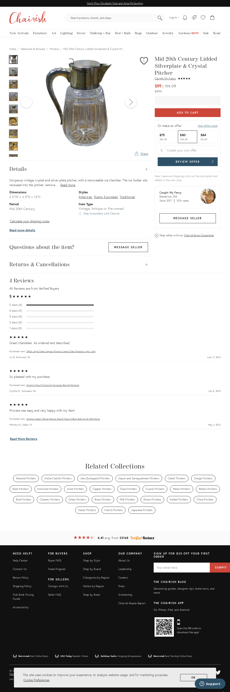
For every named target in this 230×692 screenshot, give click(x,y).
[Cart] (212, 18)
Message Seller (187, 218)
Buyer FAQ (54, 560)
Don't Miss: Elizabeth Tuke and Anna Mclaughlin (115, 3)
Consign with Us (58, 586)
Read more (67, 185)
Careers (123, 577)
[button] (203, 18)
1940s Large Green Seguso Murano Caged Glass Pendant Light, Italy (61, 351)
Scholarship (125, 594)
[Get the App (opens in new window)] (164, 627)
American (85, 197)
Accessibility (21, 607)
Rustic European (106, 197)
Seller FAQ (54, 594)
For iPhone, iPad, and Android (171, 609)
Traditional (127, 197)
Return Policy (21, 577)
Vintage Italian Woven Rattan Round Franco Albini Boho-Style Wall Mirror (63, 418)
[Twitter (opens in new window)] (218, 671)
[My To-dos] (185, 18)
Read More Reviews (23, 439)
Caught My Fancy (165, 78)
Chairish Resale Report (132, 603)
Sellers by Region (93, 586)
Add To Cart (188, 112)
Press (121, 586)
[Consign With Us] (194, 18)
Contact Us (20, 569)
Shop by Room (91, 594)
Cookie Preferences (36, 680)
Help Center (20, 560)
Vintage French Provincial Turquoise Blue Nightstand (52, 385)
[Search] (159, 18)
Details (78, 169)
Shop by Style (91, 560)
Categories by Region (96, 577)
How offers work (208, 125)
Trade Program (57, 569)
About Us (124, 560)
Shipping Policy (22, 586)
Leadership (125, 569)
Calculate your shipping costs (29, 221)
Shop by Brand (92, 569)
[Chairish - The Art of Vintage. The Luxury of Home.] (28, 18)
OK (193, 677)
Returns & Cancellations (78, 265)
